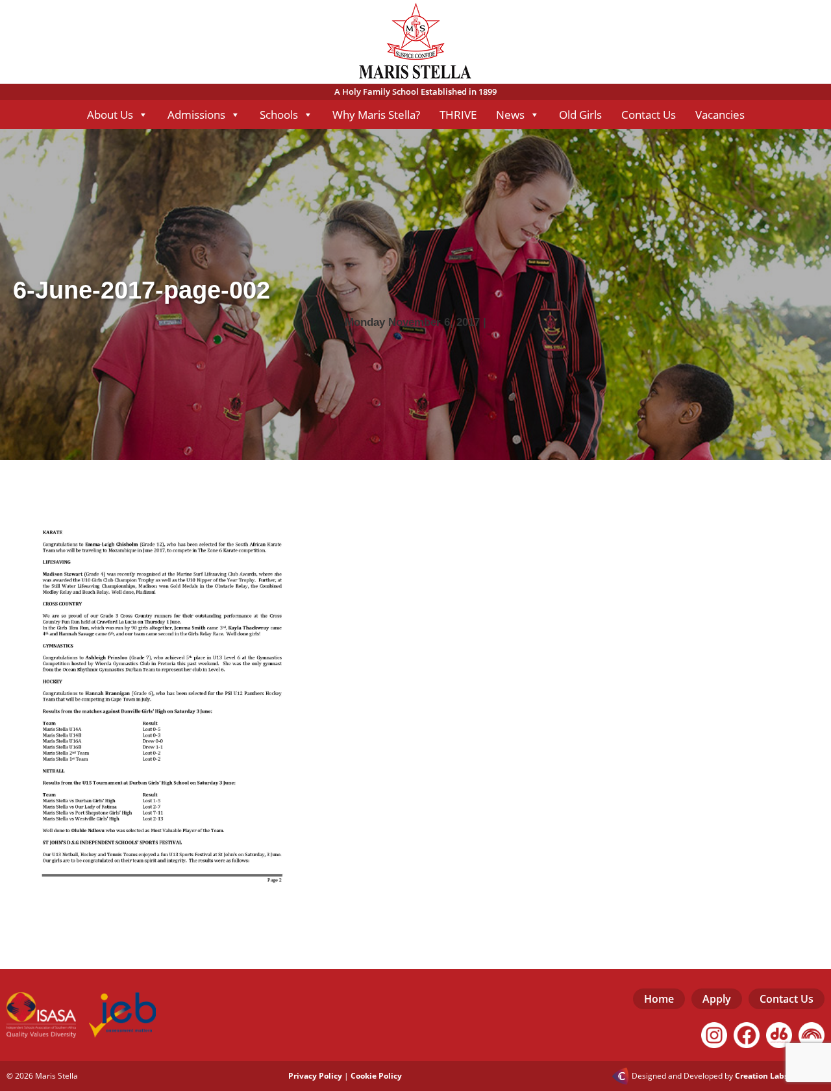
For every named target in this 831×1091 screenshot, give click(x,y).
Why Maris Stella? (376, 114)
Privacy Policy (315, 1075)
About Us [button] (110, 114)
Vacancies (720, 114)
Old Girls (580, 114)
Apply (716, 999)
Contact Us (648, 114)
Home (659, 999)
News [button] (510, 114)
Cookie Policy (376, 1075)
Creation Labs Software (780, 1076)
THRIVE (458, 114)
